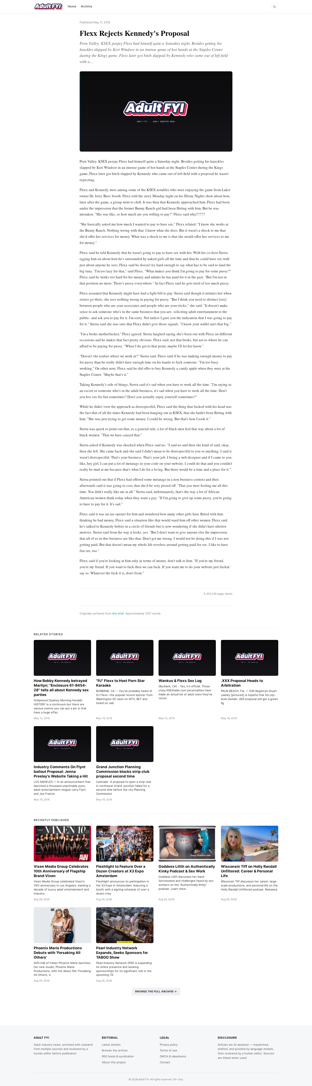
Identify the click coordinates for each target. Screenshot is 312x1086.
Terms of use (168, 1050)
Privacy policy (169, 1044)
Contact (165, 1062)
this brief (118, 613)
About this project (114, 1062)
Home (72, 6)
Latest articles (111, 1044)
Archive (86, 6)
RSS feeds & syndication (118, 1056)
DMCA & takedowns (173, 1056)
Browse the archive (115, 1050)
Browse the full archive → (156, 991)
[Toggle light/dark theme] (274, 7)
